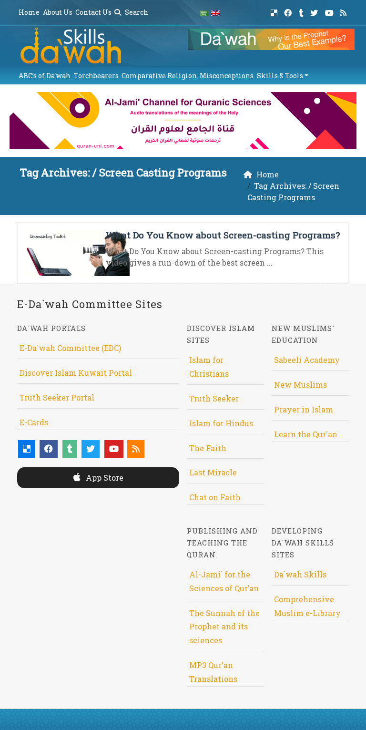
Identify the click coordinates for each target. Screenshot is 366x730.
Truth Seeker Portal (57, 397)
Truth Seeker (214, 398)
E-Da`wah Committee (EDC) (70, 348)
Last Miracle (213, 472)
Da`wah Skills (300, 574)
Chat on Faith (215, 497)
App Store (103, 478)
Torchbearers (96, 75)
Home (29, 12)
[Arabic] (204, 12)
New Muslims (300, 385)
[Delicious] (275, 11)
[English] (215, 12)
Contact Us (93, 12)
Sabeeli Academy (307, 360)
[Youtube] (330, 11)
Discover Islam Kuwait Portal (76, 373)
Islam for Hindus (221, 423)
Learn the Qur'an (305, 434)
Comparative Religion (159, 75)
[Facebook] (289, 11)
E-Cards (34, 422)
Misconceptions (227, 75)
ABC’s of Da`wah (45, 75)
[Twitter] (315, 11)
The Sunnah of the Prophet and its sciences (224, 627)
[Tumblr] (302, 11)
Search (135, 12)
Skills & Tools (280, 75)
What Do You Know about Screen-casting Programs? (223, 235)
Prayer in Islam (303, 409)
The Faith (207, 448)
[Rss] (344, 11)
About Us (57, 12)
